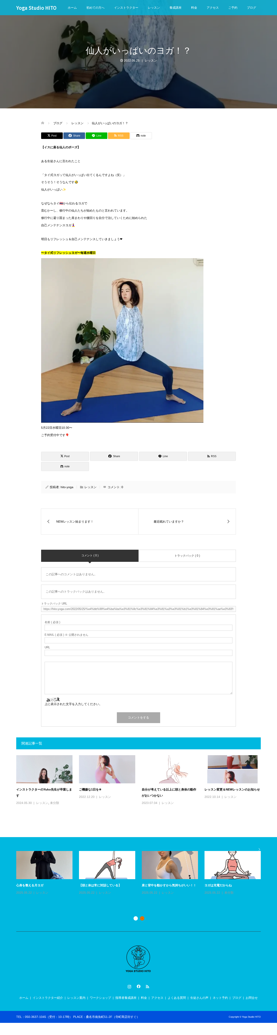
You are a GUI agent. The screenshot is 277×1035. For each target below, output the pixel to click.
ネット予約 (220, 997)
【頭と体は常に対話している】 (100, 885)
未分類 (54, 803)
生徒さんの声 (199, 997)
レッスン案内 (76, 997)
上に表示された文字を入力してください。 (73, 704)
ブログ (251, 7)
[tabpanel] (141, 873)
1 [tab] (136, 918)
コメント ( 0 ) (89, 555)
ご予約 (232, 7)
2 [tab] (142, 918)
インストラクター (126, 7)
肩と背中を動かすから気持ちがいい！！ (169, 885)
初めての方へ (95, 7)
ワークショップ (100, 997)
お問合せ (252, 997)
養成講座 (175, 7)
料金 (194, 7)
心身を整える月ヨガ (29, 885)
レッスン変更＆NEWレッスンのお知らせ (232, 789)
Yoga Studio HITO (36, 7)
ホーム (72, 7)
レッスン (154, 7)
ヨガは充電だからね (218, 885)
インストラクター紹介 (48, 997)
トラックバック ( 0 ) (187, 555)
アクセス (213, 7)
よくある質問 (177, 997)
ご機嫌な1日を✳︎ (90, 789)
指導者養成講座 (126, 997)
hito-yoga (67, 487)
